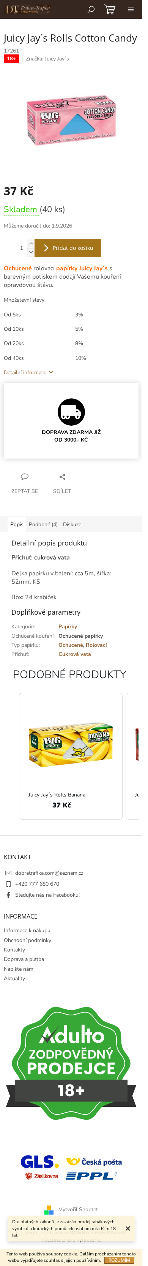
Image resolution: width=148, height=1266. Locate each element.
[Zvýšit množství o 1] (31, 243)
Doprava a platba (24, 959)
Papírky (67, 626)
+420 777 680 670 (37, 884)
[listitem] (71, 756)
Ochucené (70, 645)
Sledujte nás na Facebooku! (47, 895)
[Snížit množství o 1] (31, 252)
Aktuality (14, 978)
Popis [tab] (17, 524)
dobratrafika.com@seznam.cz (49, 873)
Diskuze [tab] (72, 524)
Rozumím (119, 1260)
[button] (11, 756)
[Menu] (131, 9)
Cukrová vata (74, 654)
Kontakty (14, 949)
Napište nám (18, 969)
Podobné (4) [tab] (43, 524)
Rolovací (96, 645)
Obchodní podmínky (27, 940)
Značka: (47, 58)
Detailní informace (25, 372)
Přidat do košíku (73, 247)
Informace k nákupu (27, 930)
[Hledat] (91, 9)
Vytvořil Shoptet (78, 1209)
